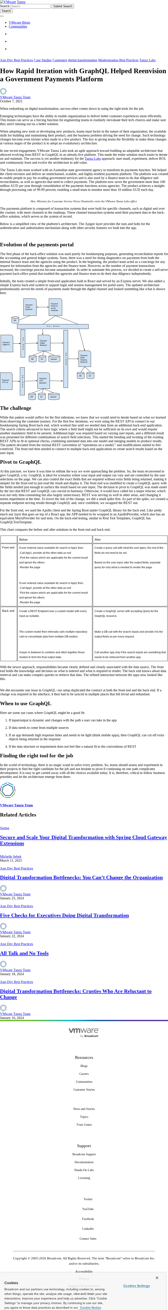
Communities (18, 26)
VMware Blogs (19, 22)
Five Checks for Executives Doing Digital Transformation (64, 915)
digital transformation (82, 60)
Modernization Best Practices (118, 60)
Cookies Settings (136, 1285)
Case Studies (43, 60)
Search (4, 6)
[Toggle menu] (2, 16)
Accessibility (84, 1271)
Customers (59, 60)
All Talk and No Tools (24, 953)
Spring (4, 828)
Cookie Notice (90, 1307)
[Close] (157, 1277)
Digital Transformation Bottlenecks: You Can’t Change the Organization (81, 877)
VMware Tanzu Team (15, 97)
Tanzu (21, 2)
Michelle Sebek (10, 856)
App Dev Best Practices (16, 60)
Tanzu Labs (147, 60)
